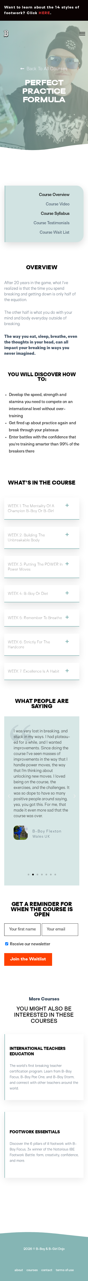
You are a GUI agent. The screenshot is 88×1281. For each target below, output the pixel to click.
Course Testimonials (51, 223)
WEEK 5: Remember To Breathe (35, 617)
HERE (44, 13)
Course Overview (54, 195)
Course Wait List (54, 233)
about (19, 1270)
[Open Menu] (82, 33)
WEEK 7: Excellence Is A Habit (33, 671)
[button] (42, 509)
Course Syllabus (55, 214)
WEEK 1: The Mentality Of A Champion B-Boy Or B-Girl (31, 508)
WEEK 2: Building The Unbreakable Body (26, 537)
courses (32, 1270)
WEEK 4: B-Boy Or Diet (28, 593)
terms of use (65, 1270)
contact (46, 1270)
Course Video (57, 204)
